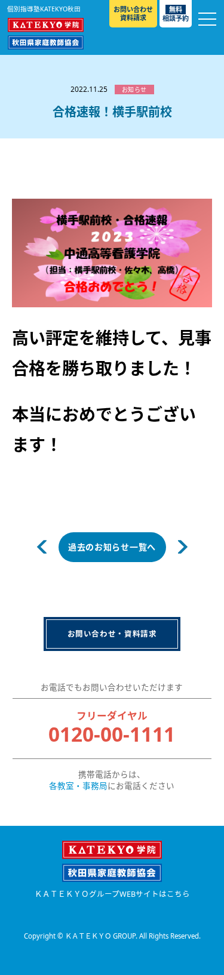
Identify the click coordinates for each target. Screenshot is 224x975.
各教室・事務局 (78, 785)
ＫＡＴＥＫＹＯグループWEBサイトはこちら (112, 894)
